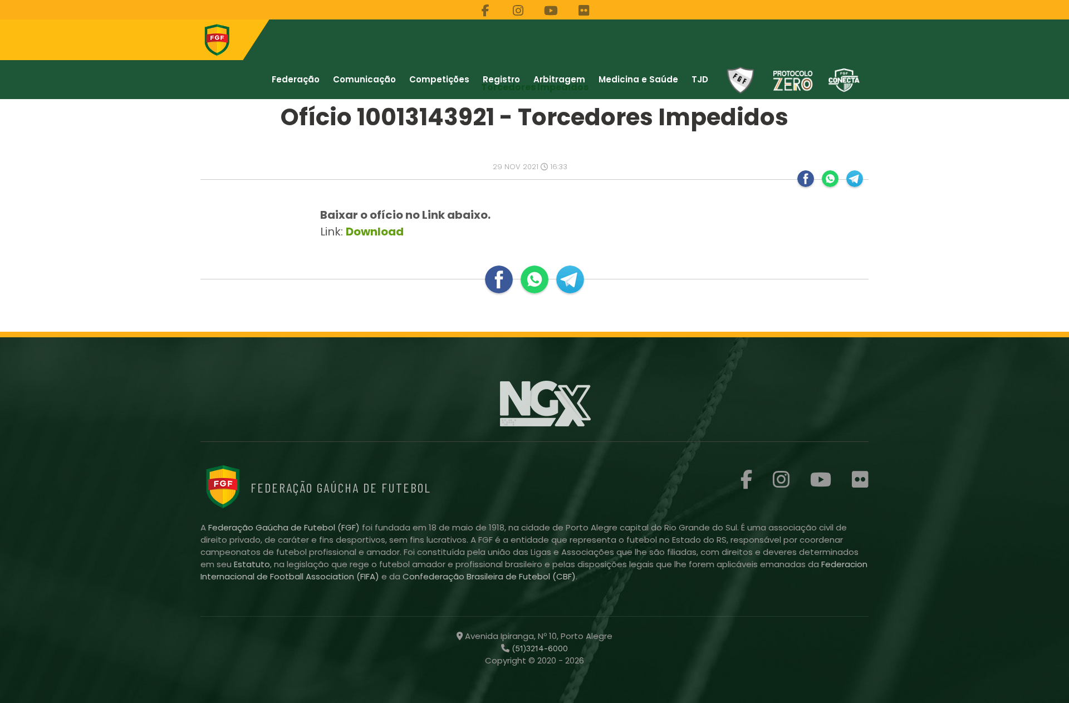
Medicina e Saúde (638, 79)
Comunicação (364, 79)
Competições (439, 79)
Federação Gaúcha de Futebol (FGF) (285, 527)
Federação (296, 79)
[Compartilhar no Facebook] (805, 178)
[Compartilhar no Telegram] (854, 178)
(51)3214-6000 (538, 648)
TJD (700, 79)
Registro (501, 79)
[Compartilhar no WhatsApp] (830, 178)
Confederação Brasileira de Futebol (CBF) (489, 576)
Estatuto (252, 564)
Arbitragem (559, 79)
